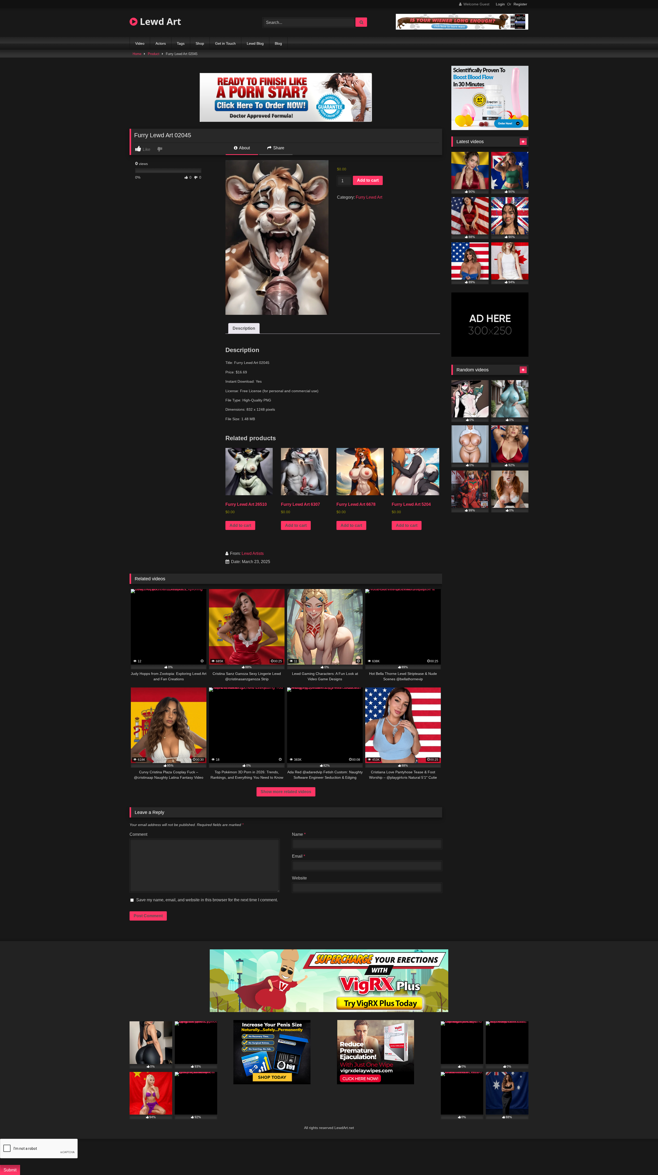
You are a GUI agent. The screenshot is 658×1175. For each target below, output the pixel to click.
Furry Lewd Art (369, 197)
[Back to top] (641, 1160)
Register (520, 4)
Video (139, 43)
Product (153, 54)
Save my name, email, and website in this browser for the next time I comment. (207, 900)
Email (298, 856)
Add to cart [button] (240, 525)
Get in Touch (225, 43)
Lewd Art (159, 21)
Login (500, 4)
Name (299, 834)
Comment (138, 834)
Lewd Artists (253, 553)
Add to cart (368, 180)
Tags (181, 43)
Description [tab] (244, 328)
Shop (200, 43)
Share (278, 148)
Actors (161, 43)
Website (299, 878)
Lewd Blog (255, 43)
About (244, 148)
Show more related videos (286, 792)
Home (137, 54)
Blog (278, 43)
